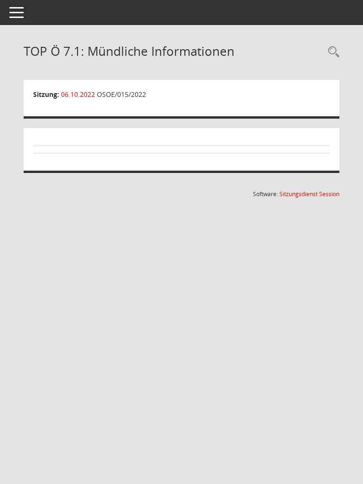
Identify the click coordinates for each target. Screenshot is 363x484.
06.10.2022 (78, 94)
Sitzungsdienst (309, 194)
